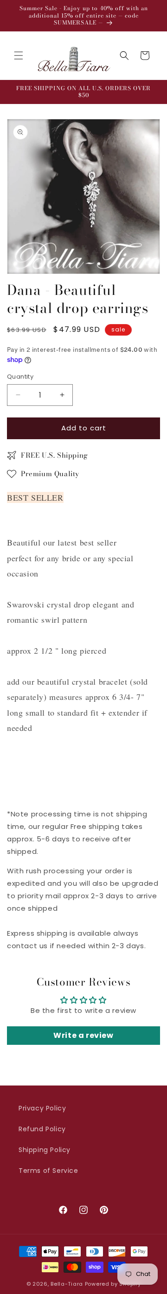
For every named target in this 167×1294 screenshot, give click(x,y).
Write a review (83, 1035)
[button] (18, 55)
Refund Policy (42, 1129)
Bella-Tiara (67, 1284)
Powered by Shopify (113, 1284)
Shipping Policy (45, 1149)
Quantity (20, 376)
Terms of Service (48, 1170)
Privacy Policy (42, 1108)
